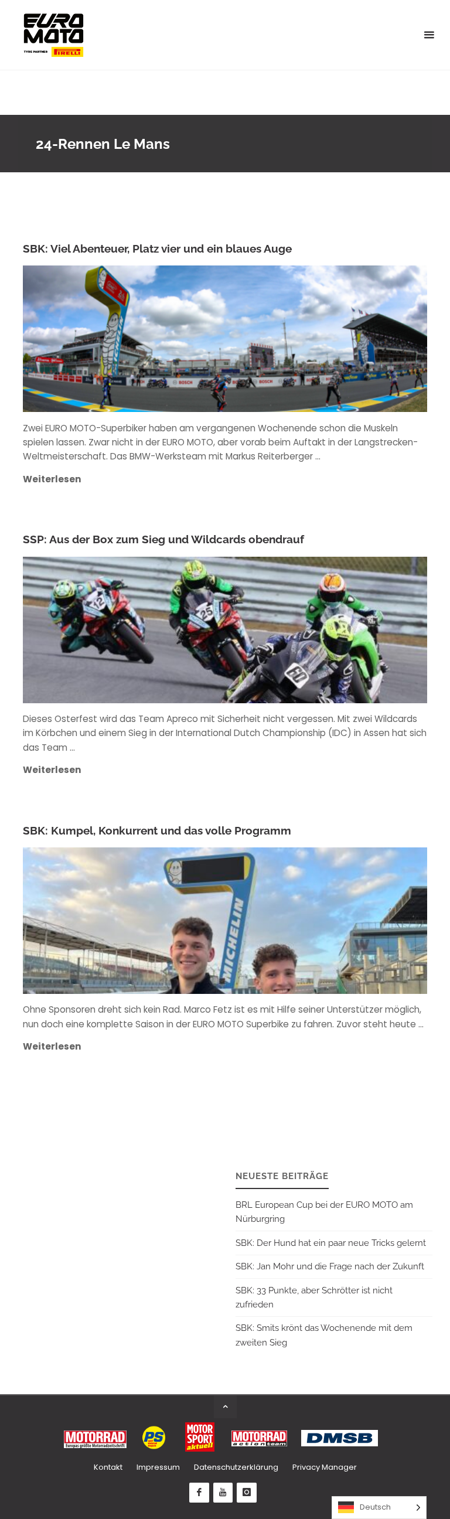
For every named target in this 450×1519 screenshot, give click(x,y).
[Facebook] (199, 1493)
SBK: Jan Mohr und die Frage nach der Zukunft (330, 1266)
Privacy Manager (324, 1467)
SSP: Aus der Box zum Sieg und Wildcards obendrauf (163, 539)
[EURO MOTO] (53, 35)
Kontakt (108, 1467)
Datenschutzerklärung (236, 1467)
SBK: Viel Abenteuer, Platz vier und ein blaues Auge (157, 249)
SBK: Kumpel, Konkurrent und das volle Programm (157, 830)
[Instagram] (247, 1493)
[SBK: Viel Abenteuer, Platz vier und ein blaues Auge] (291, 338)
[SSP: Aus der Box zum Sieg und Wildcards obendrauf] (291, 630)
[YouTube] (223, 1493)
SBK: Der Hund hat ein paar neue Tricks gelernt (331, 1243)
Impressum (158, 1467)
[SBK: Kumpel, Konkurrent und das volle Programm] (291, 920)
